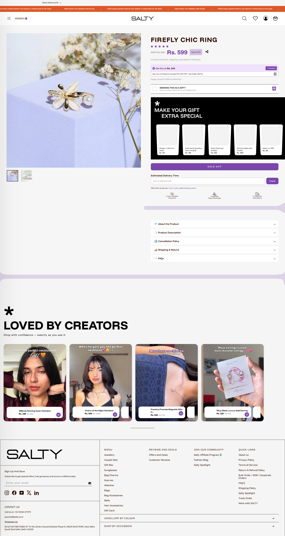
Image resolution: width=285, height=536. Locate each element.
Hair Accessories (113, 505)
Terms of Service (248, 464)
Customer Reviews (159, 459)
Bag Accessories (113, 495)
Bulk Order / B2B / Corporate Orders (255, 476)
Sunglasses (110, 470)
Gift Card (109, 510)
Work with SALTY (248, 503)
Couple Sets (111, 459)
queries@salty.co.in (14, 517)
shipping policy (190, 188)
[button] (160, 46)
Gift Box (108, 464)
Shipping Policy (247, 488)
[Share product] (206, 51)
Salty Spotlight (202, 464)
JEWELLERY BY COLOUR (119, 518)
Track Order (245, 498)
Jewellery (109, 454)
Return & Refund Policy (252, 470)
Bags (107, 490)
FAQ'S (242, 483)
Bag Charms (111, 475)
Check (272, 181)
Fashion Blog (201, 459)
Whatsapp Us (11, 521)
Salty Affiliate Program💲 (208, 454)
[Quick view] (58, 415)
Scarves (108, 480)
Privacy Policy (246, 459)
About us (244, 454)
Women (20, 18)
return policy (174, 188)
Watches (109, 485)
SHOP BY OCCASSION (118, 526)
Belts (107, 500)
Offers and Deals (158, 454)
